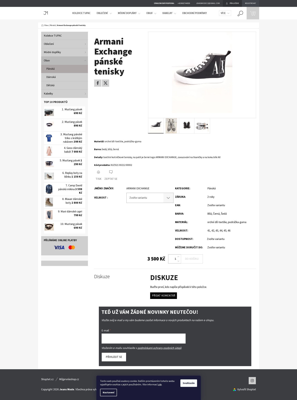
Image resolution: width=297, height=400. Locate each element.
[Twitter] (105, 83)
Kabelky (48, 94)
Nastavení (108, 392)
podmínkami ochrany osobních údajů (159, 348)
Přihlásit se (114, 357)
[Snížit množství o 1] (178, 261)
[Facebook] (97, 83)
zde (160, 384)
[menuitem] (81, 13)
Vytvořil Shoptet (246, 389)
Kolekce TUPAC (53, 36)
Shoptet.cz (47, 379)
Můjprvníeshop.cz (69, 379)
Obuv (47, 60)
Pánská (50, 69)
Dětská (50, 85)
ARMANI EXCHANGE (137, 188)
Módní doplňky (52, 52)
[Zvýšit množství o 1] (178, 257)
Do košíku (192, 259)
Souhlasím (189, 383)
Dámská (51, 77)
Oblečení (49, 44)
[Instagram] (252, 380)
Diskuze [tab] (102, 276)
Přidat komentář (163, 296)
